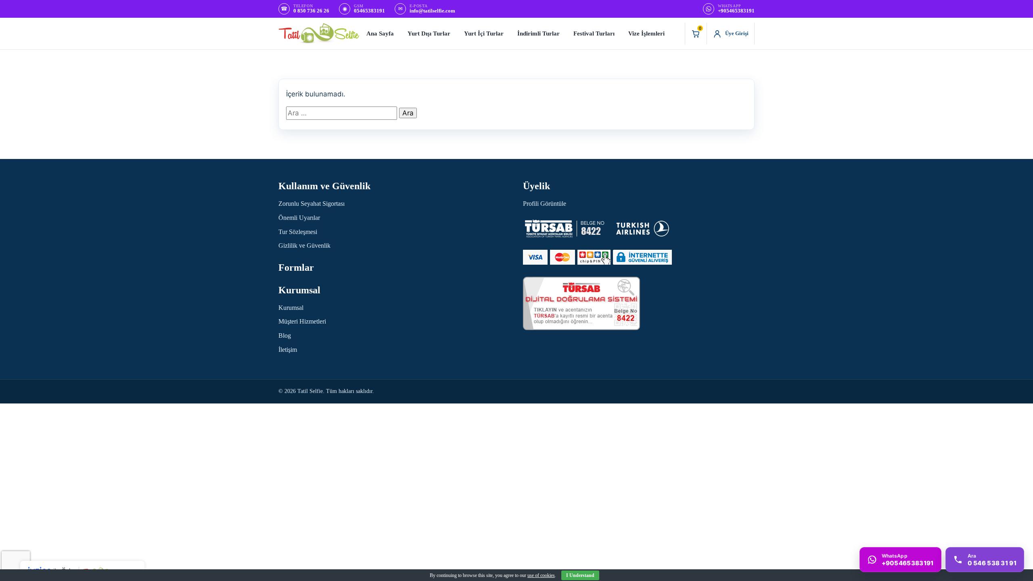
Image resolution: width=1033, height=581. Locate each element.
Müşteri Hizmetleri (302, 321)
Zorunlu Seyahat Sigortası (311, 203)
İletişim (287, 349)
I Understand (580, 575)
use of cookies (541, 575)
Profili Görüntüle (544, 203)
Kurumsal (290, 307)
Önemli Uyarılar (299, 217)
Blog (284, 335)
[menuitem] (380, 33)
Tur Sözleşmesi (297, 231)
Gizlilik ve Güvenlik (304, 245)
